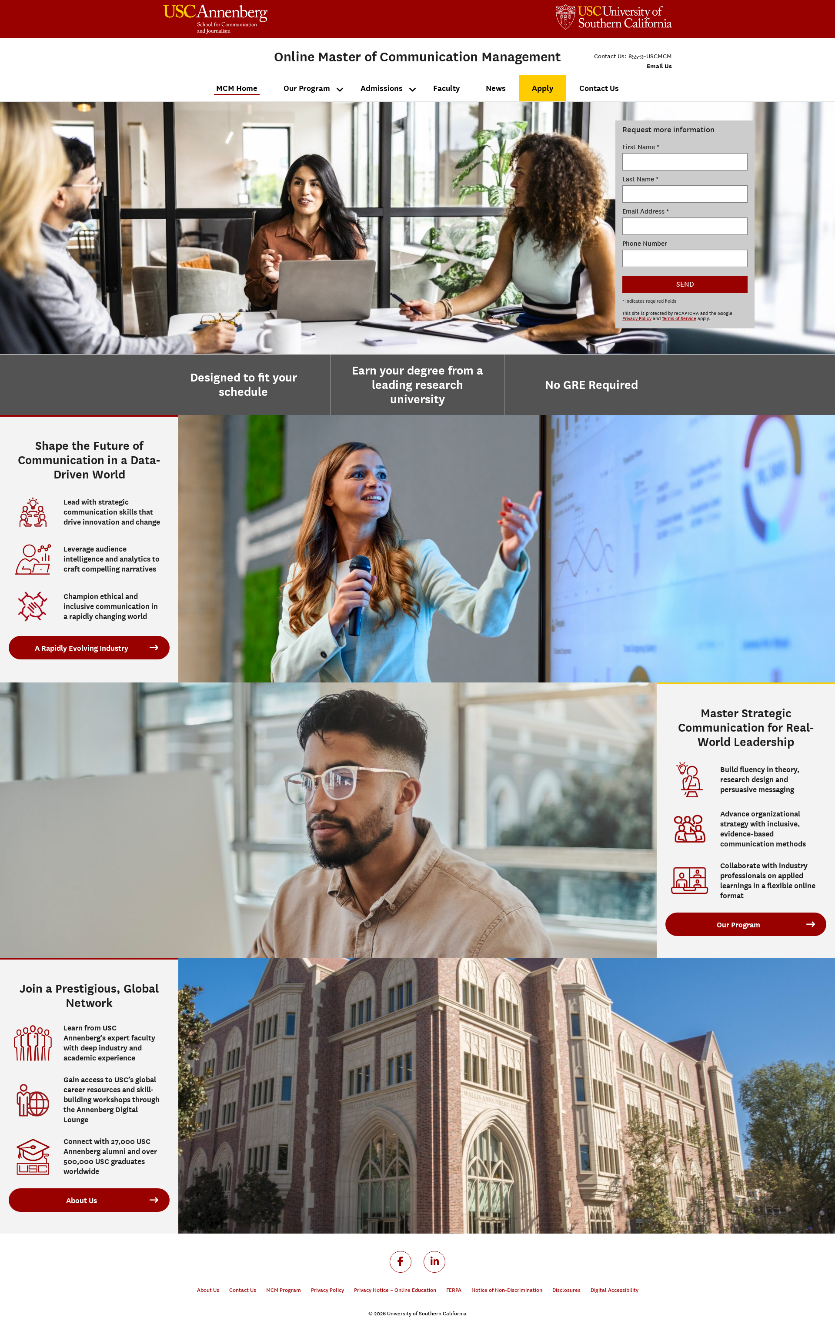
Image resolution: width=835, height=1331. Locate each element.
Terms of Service (679, 319)
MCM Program (283, 1290)
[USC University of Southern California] (614, 17)
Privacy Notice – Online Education (395, 1290)
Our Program (738, 924)
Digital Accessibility (614, 1290)
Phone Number (644, 243)
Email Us (659, 66)
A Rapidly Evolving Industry (81, 648)
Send (685, 284)
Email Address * (645, 211)
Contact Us (242, 1290)
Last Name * (640, 179)
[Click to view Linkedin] (434, 1262)
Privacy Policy (636, 319)
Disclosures (566, 1290)
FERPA (453, 1290)
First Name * (640, 147)
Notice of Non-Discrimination (506, 1290)
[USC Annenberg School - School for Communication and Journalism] (290, 19)
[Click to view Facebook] (400, 1262)
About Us (81, 1200)
